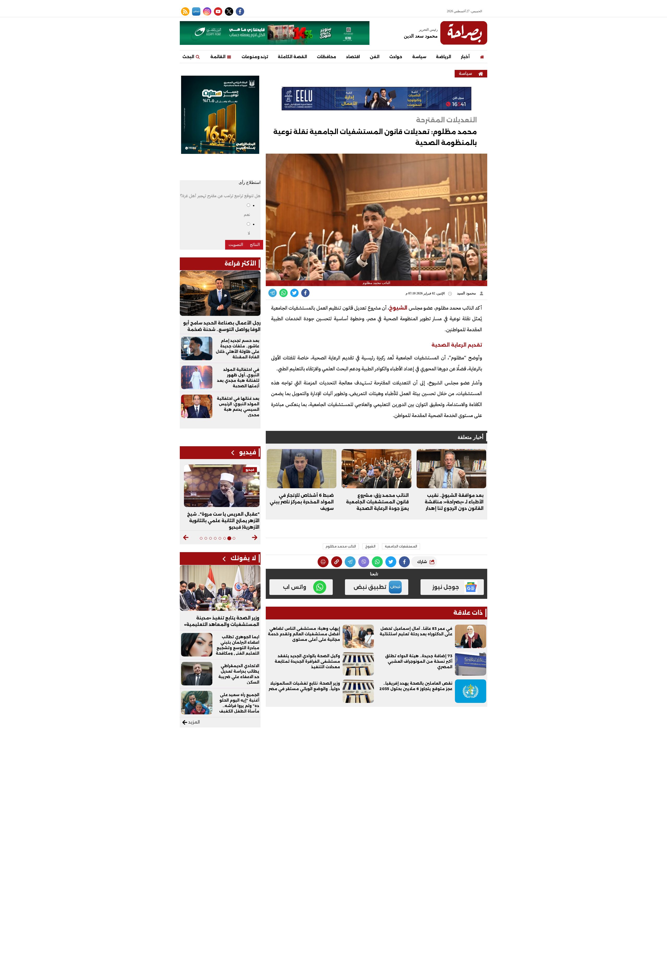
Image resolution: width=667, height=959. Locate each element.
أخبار (465, 56)
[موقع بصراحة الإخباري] (463, 33)
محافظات (326, 56)
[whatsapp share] (283, 293)
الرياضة (443, 56)
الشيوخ (370, 546)
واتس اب (294, 587)
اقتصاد (353, 56)
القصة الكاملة (292, 56)
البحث (188, 56)
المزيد (193, 722)
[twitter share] (294, 293)
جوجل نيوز (445, 587)
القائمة (218, 56)
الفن (374, 56)
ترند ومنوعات (255, 56)
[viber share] (272, 293)
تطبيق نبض (370, 587)
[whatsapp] (336, 561)
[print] (323, 561)
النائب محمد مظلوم (341, 546)
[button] (254, 537)
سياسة (419, 56)
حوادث (395, 56)
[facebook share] (305, 293)
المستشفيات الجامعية (401, 546)
